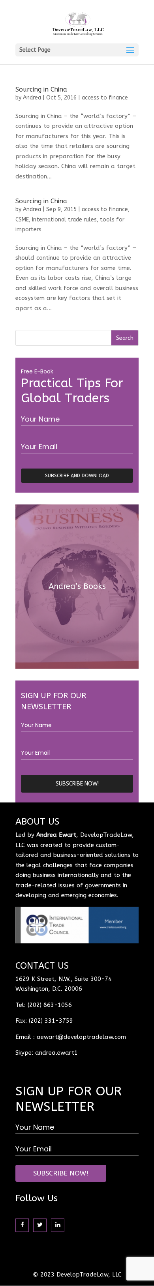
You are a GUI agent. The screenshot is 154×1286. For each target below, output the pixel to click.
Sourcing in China (41, 89)
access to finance (105, 97)
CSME (22, 219)
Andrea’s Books (77, 586)
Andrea (32, 97)
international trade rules (64, 219)
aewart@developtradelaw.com (81, 1036)
